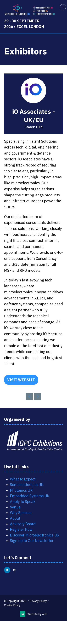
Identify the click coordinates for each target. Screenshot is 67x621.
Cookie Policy (12, 605)
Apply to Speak (22, 501)
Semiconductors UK (26, 484)
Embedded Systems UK (29, 495)
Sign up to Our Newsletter (31, 540)
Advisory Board (23, 523)
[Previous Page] (29, 396)
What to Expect (23, 479)
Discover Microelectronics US (34, 535)
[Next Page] (37, 396)
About (15, 518)
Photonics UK (21, 490)
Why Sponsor (21, 512)
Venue (15, 507)
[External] (14, 570)
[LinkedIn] (7, 570)
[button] (63, 7)
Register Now (21, 529)
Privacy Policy (38, 601)
